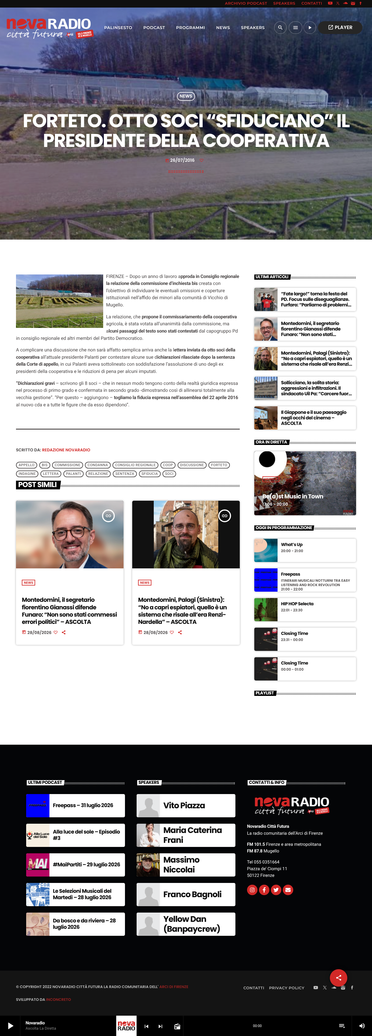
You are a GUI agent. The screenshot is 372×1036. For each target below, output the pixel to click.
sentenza (124, 474)
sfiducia (150, 474)
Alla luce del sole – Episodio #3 (86, 835)
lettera (51, 474)
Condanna (98, 465)
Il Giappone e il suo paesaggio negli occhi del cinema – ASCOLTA (313, 418)
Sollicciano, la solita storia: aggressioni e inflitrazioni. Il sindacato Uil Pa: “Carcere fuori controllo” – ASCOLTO (315, 391)
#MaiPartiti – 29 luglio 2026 (86, 864)
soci (169, 474)
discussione (192, 465)
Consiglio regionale (135, 465)
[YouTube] (330, 4)
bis (45, 465)
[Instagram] (353, 4)
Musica (270, 479)
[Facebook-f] (264, 890)
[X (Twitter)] (338, 4)
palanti (73, 474)
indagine (27, 474)
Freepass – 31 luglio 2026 (83, 805)
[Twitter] (276, 890)
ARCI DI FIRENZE (173, 987)
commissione (68, 465)
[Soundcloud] (345, 4)
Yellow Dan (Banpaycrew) (191, 924)
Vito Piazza (184, 805)
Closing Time (294, 633)
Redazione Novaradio (66, 450)
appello (27, 465)
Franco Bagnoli (192, 894)
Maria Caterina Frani (192, 835)
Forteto (219, 465)
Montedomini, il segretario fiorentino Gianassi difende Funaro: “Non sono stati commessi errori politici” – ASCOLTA (69, 611)
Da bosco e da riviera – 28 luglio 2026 (84, 924)
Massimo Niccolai (181, 864)
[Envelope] (288, 890)
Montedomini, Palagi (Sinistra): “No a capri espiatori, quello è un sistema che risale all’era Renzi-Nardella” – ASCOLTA (182, 611)
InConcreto (58, 999)
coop (168, 465)
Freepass (290, 574)
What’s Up (292, 544)
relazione (98, 474)
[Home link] (37, 27)
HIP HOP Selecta (297, 604)
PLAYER (340, 27)
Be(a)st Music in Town (292, 496)
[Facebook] (360, 4)
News (186, 97)
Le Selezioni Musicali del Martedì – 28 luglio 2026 (82, 894)
